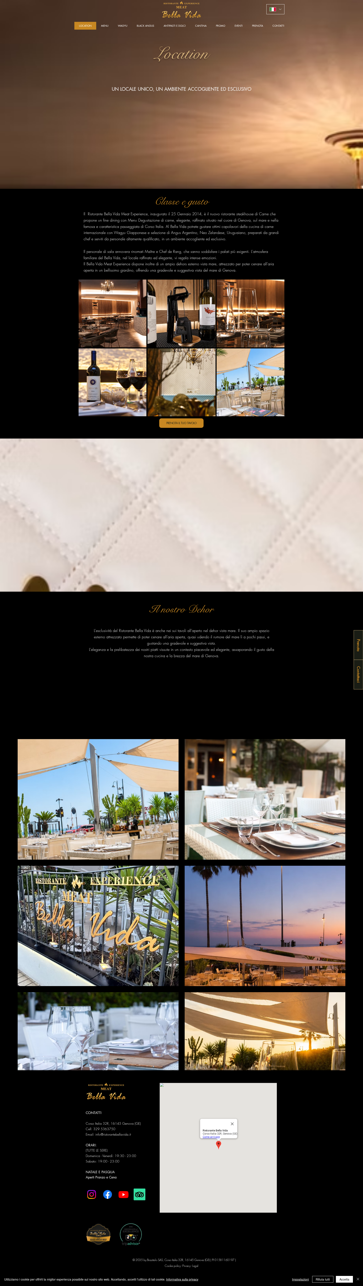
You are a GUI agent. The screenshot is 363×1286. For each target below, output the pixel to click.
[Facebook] (107, 1194)
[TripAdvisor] (139, 1194)
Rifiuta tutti (323, 1279)
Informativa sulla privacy (182, 1279)
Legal (195, 1266)
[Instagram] (91, 1194)
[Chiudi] (357, 1279)
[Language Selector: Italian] (275, 9)
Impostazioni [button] (300, 1279)
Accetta (344, 1279)
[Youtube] (123, 1194)
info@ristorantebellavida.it (113, 1134)
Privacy (186, 1266)
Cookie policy (173, 1266)
